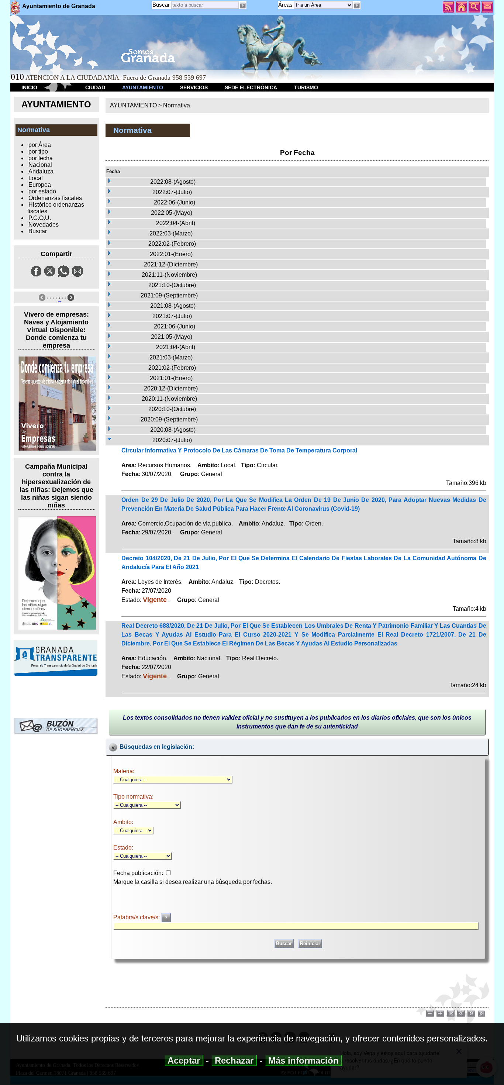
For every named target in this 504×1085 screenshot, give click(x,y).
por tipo (38, 151)
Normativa (176, 105)
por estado (42, 191)
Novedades (43, 224)
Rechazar (234, 1060)
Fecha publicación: (138, 873)
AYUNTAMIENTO (142, 87)
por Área (39, 145)
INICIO (29, 87)
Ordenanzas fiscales (55, 198)
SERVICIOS (194, 87)
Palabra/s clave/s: (137, 917)
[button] (356, 5)
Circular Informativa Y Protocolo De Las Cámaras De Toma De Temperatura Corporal (239, 450)
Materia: (123, 771)
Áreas (286, 4)
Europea (39, 185)
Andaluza (40, 171)
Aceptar (184, 1060)
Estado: (123, 847)
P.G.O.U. (39, 218)
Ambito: (123, 822)
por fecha (40, 158)
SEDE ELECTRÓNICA (251, 87)
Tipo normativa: (133, 796)
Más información (303, 1060)
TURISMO (306, 87)
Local (35, 178)
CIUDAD (95, 87)
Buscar (161, 4)
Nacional (40, 165)
